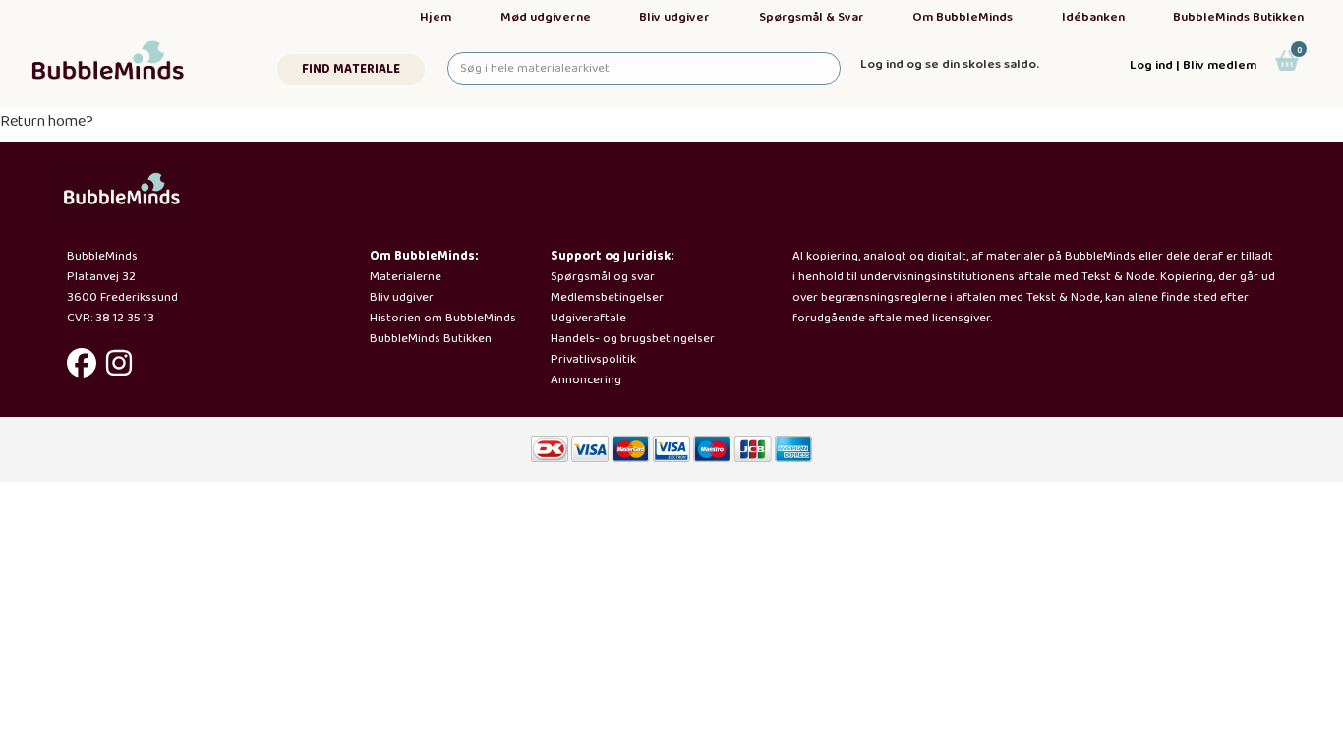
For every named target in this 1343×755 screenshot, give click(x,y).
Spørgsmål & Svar (811, 17)
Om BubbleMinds (962, 17)
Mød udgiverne (545, 17)
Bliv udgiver (674, 17)
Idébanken (1093, 17)
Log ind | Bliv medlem (1193, 65)
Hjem (435, 17)
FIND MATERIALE (351, 69)
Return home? (46, 121)
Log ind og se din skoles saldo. (949, 64)
